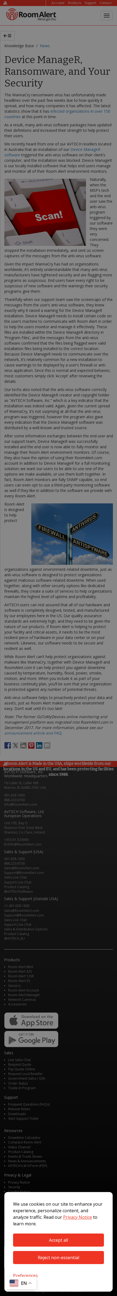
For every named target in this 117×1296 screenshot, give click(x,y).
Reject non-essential (58, 1258)
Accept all (58, 1240)
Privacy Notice (77, 1217)
